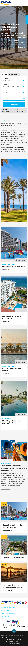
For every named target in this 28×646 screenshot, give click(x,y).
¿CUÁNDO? (6, 84)
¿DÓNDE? (5, 78)
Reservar (26, 19)
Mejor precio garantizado (6, 110)
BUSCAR (15, 104)
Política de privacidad (13, 639)
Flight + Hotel (14, 74)
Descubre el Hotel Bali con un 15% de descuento (13, 527)
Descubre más (5, 489)
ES (21, 3)
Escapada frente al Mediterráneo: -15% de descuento (13, 587)
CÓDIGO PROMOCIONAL (9, 97)
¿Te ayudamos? (20, 110)
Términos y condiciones (13, 641)
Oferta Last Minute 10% (13, 558)
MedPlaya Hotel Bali (11, 266)
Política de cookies (14, 643)
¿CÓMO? (5, 91)
